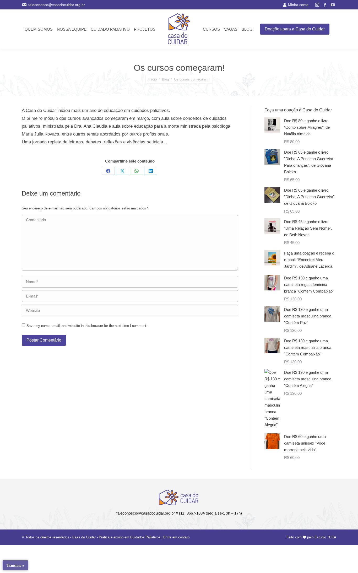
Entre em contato (176, 537)
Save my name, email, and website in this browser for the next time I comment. (86, 326)
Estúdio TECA (325, 537)
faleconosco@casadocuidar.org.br (56, 5)
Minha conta (298, 5)
